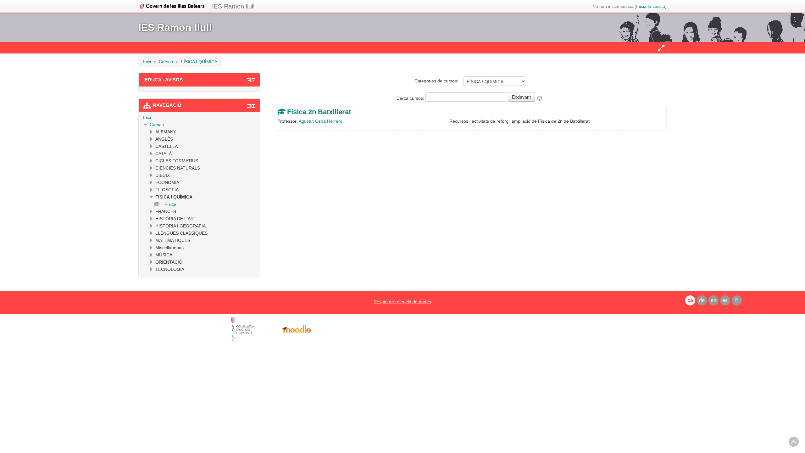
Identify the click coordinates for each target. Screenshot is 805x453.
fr (736, 300)
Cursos (157, 124)
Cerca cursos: (411, 98)
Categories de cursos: (436, 80)
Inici (147, 117)
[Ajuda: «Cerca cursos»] (540, 98)
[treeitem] (199, 117)
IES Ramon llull (233, 6)
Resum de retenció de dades (402, 301)
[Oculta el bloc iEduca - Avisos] (249, 80)
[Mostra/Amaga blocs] (661, 47)
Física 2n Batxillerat (319, 111)
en (713, 300)
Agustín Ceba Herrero (320, 121)
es (725, 300)
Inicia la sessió (650, 6)
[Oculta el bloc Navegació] (249, 106)
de (702, 300)
